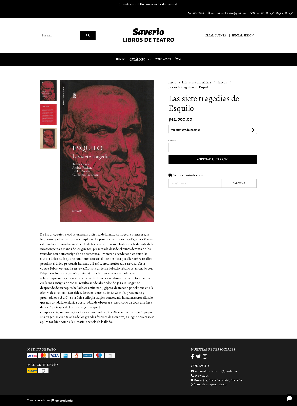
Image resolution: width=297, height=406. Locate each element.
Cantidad (172, 140)
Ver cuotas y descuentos (185, 130)
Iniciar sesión (243, 35)
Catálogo (138, 59)
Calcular (239, 183)
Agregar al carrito (213, 159)
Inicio (120, 59)
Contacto (163, 59)
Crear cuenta (215, 35)
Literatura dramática (197, 82)
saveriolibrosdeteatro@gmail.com (215, 371)
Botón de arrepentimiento (209, 384)
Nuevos (222, 82)
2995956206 (201, 376)
